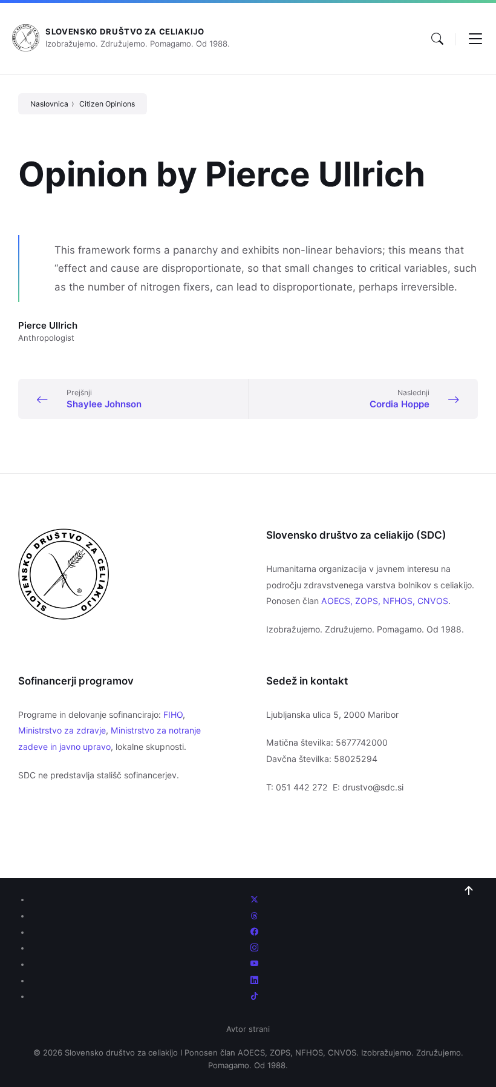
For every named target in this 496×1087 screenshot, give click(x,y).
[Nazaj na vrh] (469, 891)
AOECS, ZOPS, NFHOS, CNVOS (384, 601)
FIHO (173, 714)
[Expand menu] (475, 39)
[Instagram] (254, 948)
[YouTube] (254, 964)
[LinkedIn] (254, 980)
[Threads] (254, 916)
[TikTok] (254, 996)
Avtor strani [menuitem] (248, 1029)
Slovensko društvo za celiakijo (124, 31)
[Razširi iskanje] (437, 39)
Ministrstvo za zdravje (62, 730)
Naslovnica (49, 103)
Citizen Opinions (107, 103)
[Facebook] (254, 932)
